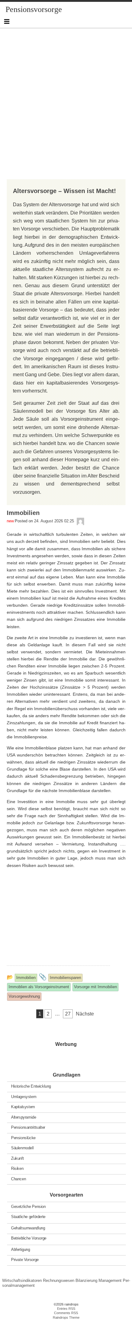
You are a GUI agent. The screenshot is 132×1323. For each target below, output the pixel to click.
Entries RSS (66, 1308)
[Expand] (6, 21)
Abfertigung (20, 1249)
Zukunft (17, 1158)
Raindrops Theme (66, 1317)
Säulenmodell (22, 1148)
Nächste (85, 1013)
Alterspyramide (23, 1117)
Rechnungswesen (58, 1280)
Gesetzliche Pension (28, 1206)
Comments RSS (66, 1313)
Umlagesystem (23, 1096)
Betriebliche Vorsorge (28, 1238)
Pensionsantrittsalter (28, 1127)
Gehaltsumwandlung (28, 1228)
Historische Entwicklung (31, 1086)
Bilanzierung (86, 1280)
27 (68, 1013)
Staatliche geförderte (28, 1216)
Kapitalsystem (23, 1106)
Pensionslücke (23, 1137)
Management (110, 1280)
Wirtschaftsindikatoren (22, 1280)
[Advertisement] (66, 94)
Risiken (17, 1168)
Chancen (18, 1178)
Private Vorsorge (25, 1259)
